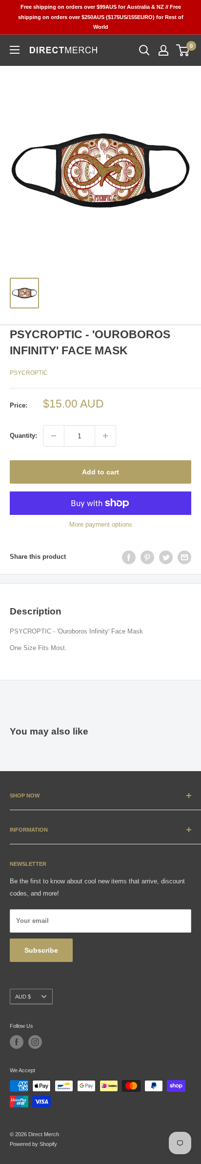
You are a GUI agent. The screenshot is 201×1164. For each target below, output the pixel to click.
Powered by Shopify (33, 1144)
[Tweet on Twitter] (166, 557)
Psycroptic (29, 372)
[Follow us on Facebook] (16, 1042)
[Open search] (144, 50)
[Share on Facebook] (129, 557)
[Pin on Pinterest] (147, 557)
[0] (183, 50)
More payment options (100, 524)
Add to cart (100, 472)
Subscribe (41, 950)
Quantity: (23, 435)
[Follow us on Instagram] (35, 1042)
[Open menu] (15, 50)
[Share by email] (184, 557)
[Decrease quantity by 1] (53, 436)
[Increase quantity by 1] (105, 436)
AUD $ (23, 997)
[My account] (163, 50)
